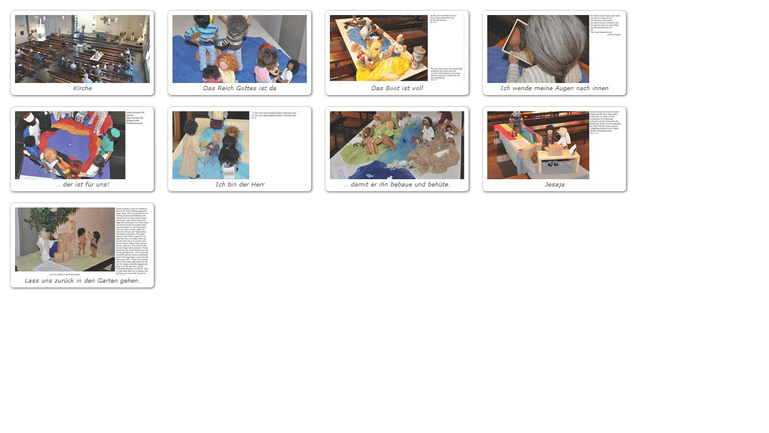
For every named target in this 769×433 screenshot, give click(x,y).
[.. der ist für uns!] (82, 149)
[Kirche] (82, 53)
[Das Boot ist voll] (397, 53)
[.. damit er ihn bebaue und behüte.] (397, 149)
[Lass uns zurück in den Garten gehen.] (82, 245)
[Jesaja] (554, 149)
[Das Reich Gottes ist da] (239, 53)
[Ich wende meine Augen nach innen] (554, 53)
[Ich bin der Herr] (239, 149)
